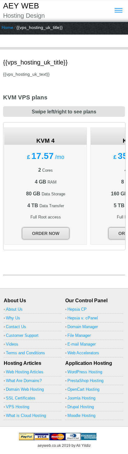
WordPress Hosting (84, 372)
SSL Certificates (20, 398)
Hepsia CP (77, 309)
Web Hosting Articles (24, 372)
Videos (12, 344)
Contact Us (16, 326)
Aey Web (21, 5)
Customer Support (22, 335)
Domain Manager (82, 326)
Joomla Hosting (81, 398)
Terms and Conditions (25, 353)
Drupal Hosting (80, 406)
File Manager (79, 335)
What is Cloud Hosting (26, 415)
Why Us (13, 318)
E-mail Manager (81, 344)
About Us (14, 309)
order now (45, 233)
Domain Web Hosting (25, 389)
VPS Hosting (17, 406)
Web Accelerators (83, 353)
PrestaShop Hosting (85, 380)
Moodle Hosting (81, 415)
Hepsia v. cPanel (82, 318)
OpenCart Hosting (83, 389)
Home (7, 27)
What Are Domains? (24, 380)
